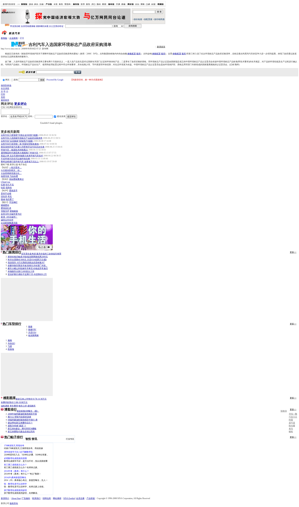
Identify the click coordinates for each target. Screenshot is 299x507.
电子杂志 (23, 164)
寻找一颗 (293, 414)
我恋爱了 (10, 199)
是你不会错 (6, 193)
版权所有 (14, 503)
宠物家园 (14, 211)
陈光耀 (292, 425)
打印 (3, 94)
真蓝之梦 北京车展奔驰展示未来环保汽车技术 (22, 155)
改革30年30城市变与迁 (11, 214)
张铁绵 (283, 411)
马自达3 (11, 343)
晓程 (291, 431)
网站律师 (57, 498)
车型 (83, 4)
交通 (118, 4)
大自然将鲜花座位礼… (11, 173)
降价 (99, 4)
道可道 (292, 423)
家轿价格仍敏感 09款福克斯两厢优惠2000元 (28, 256)
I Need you (5, 182)
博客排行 (10, 409)
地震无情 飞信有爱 (9, 176)
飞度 (10, 346)
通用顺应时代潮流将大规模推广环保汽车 (19, 153)
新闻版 (4, 38)
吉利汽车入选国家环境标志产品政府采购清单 (21, 138)
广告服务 (26, 498)
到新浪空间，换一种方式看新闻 (87, 80)
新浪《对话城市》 (9, 217)
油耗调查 (5, 406)
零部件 (67, 4)
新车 (88, 4)
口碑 (148, 4)
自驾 (153, 4)
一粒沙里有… (15, 167)
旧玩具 (4, 196)
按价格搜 (138, 19)
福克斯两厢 (33, 335)
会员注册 (80, 498)
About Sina (16, 498)
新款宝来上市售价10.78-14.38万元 (31, 399)
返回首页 (5, 100)
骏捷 (30, 326)
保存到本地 (6, 85)
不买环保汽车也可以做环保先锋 (15, 158)
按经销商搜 (159, 19)
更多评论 (20, 103)
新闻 (16, 80)
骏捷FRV (32, 329)
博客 (143, 4)
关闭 (3, 97)
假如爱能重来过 (16, 179)
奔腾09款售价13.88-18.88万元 (14, 402)
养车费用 (14, 406)
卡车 (55, 4)
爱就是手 (13, 190)
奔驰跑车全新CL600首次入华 (21, 271)
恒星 (3, 187)
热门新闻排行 (12, 252)
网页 (7, 80)
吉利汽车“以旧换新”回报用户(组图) (17, 141)
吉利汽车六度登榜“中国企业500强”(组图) (19, 135)
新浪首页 (161, 47)
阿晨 (291, 420)
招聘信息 (47, 498)
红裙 (3, 185)
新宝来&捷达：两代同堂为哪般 (22, 428)
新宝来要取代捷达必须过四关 (21, 431)
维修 (123, 4)
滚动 (31, 4)
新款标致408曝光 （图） (28, 411)
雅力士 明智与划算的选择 (19, 417)
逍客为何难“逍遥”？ (17, 425)
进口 (93, 4)
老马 (291, 428)
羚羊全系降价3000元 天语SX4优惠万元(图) (27, 259)
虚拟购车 (31, 406)
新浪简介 (5, 498)
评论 (36, 4)
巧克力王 (293, 417)
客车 (61, 4)
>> (18, 4)
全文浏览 (5, 88)
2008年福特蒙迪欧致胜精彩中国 (22, 414)
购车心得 (23, 406)
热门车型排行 (12, 324)
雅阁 (10, 340)
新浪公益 (14, 164)
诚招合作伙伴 (7, 220)
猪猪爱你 (5, 205)
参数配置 (132, 53)
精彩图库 (9, 398)
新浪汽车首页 (9, 4)
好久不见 (10, 185)
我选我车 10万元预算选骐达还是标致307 (26, 262)
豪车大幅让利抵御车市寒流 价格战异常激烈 (28, 268)
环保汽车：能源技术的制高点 (14, 150)
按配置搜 (148, 19)
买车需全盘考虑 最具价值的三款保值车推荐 (41, 254)
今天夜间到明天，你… (11, 170)
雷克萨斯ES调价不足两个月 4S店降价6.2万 (27, 274)
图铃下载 (5, 164)
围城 (3, 199)
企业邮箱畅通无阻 (9, 223)
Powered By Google (55, 80)
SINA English (69, 498)
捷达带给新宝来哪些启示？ (20, 423)
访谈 (41, 4)
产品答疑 (91, 498)
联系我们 (36, 498)
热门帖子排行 (13, 437)
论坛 (137, 4)
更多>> (293, 252)
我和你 (9, 187)
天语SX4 (32, 332)
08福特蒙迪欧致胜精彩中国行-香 (23, 420)
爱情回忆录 (6, 208)
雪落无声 (5, 211)
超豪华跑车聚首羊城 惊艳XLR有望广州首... (27, 265)
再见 (10, 196)
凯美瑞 (11, 349)
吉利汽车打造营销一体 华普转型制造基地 (20, 144)
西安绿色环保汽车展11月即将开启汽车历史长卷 (22, 147)
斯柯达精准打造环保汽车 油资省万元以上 (20, 161)
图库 (104, 4)
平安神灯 (13, 202)
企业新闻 (13, 38)
